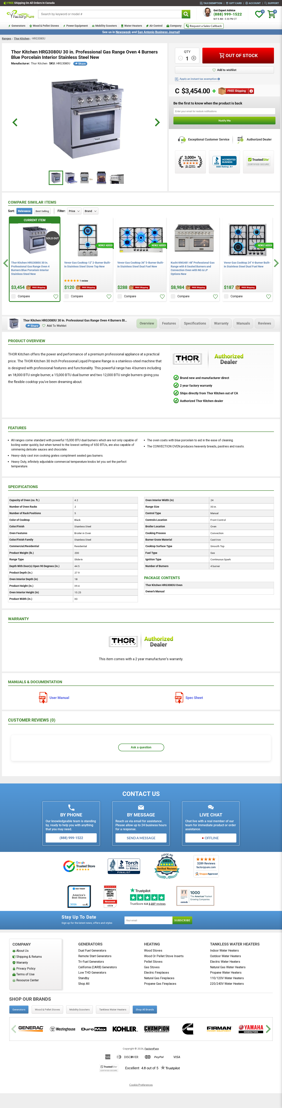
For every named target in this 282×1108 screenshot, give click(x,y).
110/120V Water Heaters (227, 978)
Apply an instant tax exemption (198, 78)
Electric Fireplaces (156, 972)
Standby (83, 978)
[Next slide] (275, 263)
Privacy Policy (25, 968)
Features (169, 323)
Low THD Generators (92, 972)
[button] (56, 296)
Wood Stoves (153, 950)
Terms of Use (25, 974)
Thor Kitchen (22, 38)
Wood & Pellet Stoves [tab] (47, 1009)
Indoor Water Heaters (224, 950)
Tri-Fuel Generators (91, 961)
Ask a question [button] (141, 747)
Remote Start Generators (94, 956)
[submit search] (186, 14)
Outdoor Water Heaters (225, 956)
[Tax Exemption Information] (219, 79)
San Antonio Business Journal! (159, 32)
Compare (24, 296)
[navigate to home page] (20, 14)
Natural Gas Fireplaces (159, 978)
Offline (212, 838)
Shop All (83, 984)
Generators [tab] (18, 1009)
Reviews (264, 323)
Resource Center (27, 980)
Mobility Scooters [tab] (79, 1009)
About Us (22, 951)
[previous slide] (15, 122)
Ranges (6, 38)
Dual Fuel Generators (92, 950)
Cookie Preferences (141, 1084)
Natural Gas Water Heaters (228, 967)
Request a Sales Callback (206, 26)
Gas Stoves (152, 967)
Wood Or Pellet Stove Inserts (164, 956)
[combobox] (110, 14)
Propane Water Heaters (226, 972)
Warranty (221, 323)
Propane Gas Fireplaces (160, 984)
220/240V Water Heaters (227, 984)
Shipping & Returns (29, 956)
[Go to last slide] (6, 263)
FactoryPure (152, 1048)
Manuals (243, 323)
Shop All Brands (145, 1009)
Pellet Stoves (153, 961)
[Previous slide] (14, 1029)
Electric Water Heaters (225, 961)
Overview (147, 323)
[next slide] (157, 122)
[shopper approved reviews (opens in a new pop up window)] (190, 161)
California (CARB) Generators (97, 967)
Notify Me (225, 120)
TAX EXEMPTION (212, 3)
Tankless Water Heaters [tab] (112, 1009)
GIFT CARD (235, 3)
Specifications (195, 323)
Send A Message (141, 838)
